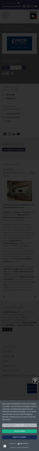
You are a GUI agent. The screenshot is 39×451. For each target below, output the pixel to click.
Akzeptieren (19, 431)
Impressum (13, 447)
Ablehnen (19, 425)
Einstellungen (19, 437)
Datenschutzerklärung (23, 447)
